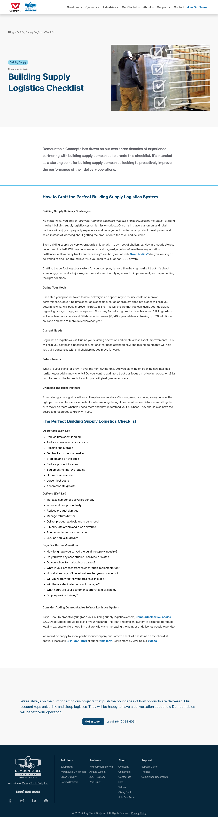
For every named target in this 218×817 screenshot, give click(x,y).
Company (123, 766)
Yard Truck (95, 782)
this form (106, 641)
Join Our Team (197, 7)
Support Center (149, 766)
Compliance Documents (154, 776)
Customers (124, 771)
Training (145, 771)
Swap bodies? (139, 254)
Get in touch (93, 721)
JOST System (97, 776)
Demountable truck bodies (153, 617)
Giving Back (125, 792)
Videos (122, 787)
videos (152, 641)
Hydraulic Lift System (101, 766)
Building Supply (18, 62)
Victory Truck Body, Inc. (35, 783)
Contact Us (124, 776)
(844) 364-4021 (76, 641)
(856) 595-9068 (28, 792)
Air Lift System (97, 771)
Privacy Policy (138, 813)
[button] (76, 7)
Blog (11, 32)
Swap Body (66, 766)
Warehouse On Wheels (73, 771)
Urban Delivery (68, 776)
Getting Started (68, 782)
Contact (179, 7)
